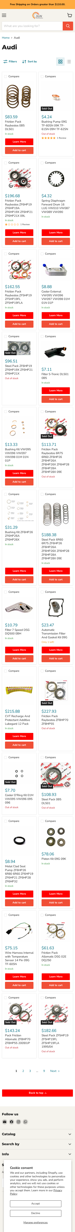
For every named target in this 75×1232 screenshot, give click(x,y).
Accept (35, 1203)
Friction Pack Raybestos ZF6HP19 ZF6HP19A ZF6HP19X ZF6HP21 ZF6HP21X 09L (19, 208)
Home (6, 37)
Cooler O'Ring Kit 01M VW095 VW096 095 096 (19, 799)
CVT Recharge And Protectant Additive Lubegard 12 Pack (17, 720)
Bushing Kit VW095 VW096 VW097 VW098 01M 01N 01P (18, 455)
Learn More (19, 141)
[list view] (69, 61)
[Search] (68, 26)
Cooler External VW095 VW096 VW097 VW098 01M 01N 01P (56, 297)
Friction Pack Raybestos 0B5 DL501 (15, 125)
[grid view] (60, 61)
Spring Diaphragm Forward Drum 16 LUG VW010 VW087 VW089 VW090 (56, 206)
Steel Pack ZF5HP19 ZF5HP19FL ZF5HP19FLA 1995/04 (55, 1041)
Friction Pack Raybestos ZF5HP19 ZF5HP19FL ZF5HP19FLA (18, 297)
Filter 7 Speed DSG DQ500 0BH (17, 632)
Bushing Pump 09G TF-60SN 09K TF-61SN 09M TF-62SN (55, 125)
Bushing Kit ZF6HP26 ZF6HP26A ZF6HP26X (19, 535)
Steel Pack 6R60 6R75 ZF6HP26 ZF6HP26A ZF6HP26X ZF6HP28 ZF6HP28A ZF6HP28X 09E (55, 549)
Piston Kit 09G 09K (54, 859)
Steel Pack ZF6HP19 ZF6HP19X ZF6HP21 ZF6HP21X (19, 369)
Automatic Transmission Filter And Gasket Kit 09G (54, 633)
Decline (35, 1213)
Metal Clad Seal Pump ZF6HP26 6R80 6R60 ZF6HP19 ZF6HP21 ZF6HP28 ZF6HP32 (19, 873)
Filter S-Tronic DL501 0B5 (55, 376)
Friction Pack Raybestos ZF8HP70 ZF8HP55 (55, 720)
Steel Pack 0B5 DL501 (51, 801)
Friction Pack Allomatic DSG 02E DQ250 (54, 956)
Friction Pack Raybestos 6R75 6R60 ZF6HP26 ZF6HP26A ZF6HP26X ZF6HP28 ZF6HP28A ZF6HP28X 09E (55, 460)
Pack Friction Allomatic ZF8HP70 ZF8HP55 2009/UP (17, 1039)
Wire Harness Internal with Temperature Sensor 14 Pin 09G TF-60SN (19, 958)
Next (53, 1071)
